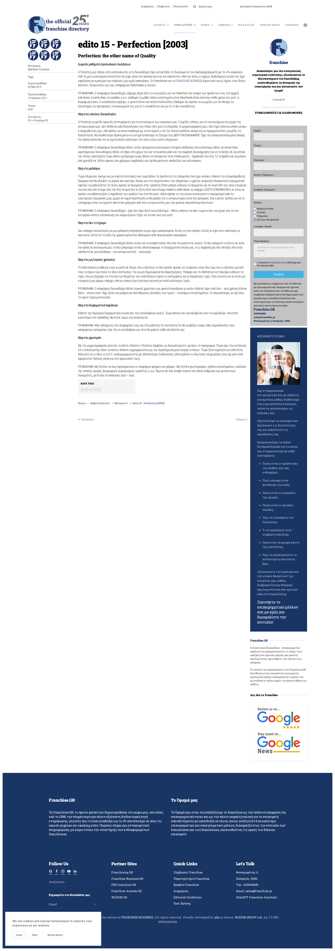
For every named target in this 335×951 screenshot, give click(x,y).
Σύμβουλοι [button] (224, 25)
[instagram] (63, 872)
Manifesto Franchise (38, 69)
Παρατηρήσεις (261, 241)
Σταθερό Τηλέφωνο (264, 189)
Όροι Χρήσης (182, 903)
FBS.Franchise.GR (123, 885)
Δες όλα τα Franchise (264, 695)
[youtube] (69, 872)
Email (258, 130)
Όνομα (258, 145)
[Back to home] (58, 25)
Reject (34, 935)
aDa (216, 917)
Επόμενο (240, 419)
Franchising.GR (122, 872)
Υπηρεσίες (262, 216)
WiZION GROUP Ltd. (249, 917)
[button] (305, 25)
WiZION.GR (119, 897)
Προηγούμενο (87, 419)
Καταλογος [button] (159, 25)
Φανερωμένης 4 (247, 872)
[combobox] (214, 6)
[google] (50, 872)
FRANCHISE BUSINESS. (137, 917)
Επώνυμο (260, 160)
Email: (254, 891)
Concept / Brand (262, 226)
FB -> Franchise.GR (38, 120)
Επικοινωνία (180, 6)
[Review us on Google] (278, 718)
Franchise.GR (279, 99)
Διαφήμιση (147, 6)
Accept (19, 935)
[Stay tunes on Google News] (278, 742)
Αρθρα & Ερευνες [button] (183, 25)
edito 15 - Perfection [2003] (133, 44)
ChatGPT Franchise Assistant (256, 897)
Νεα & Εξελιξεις (246, 25)
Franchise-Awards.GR (126, 891)
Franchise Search (270, 25)
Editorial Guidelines (188, 897)
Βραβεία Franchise (186, 885)
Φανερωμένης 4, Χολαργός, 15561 (272, 320)
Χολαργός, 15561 (247, 878)
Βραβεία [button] (205, 25)
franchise (278, 62)
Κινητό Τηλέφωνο (264, 174)
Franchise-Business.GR (127, 878)
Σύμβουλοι (163, 6)
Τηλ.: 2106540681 (247, 885)
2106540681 (260, 313)
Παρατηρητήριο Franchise (191, 878)
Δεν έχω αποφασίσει (268, 219)
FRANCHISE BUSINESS (189, 81)
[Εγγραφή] (95, 904)
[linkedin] (75, 872)
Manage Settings (55, 935)
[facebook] (56, 872)
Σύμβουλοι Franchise (188, 872)
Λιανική (261, 212)
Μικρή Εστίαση (265, 208)
